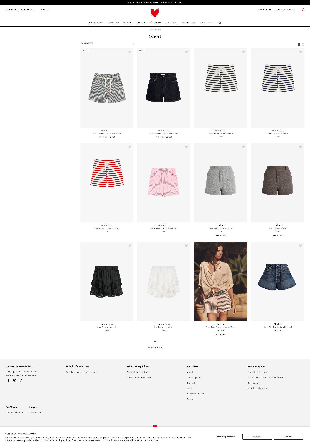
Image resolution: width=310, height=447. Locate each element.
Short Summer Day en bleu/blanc (107, 133)
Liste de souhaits (285, 10)
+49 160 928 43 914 (28, 371)
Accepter (257, 437)
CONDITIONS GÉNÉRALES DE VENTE (265, 377)
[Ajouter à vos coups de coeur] (130, 52)
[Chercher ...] (219, 22)
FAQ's (189, 388)
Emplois (191, 399)
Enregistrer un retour (138, 372)
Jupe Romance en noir (106, 327)
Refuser (288, 437)
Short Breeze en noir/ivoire (221, 133)
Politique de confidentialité (144, 440)
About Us (191, 372)
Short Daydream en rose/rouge (163, 228)
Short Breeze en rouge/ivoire (107, 228)
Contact (191, 383)
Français (33, 412)
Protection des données (259, 372)
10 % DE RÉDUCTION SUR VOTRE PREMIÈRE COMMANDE (155, 2)
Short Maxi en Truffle (278, 228)
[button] (96, 22)
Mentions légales (195, 393)
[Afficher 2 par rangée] (303, 44)
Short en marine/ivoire (278, 133)
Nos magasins (194, 377)
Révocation (253, 383)
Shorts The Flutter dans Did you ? (278, 327)
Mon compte (265, 10)
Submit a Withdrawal (258, 388)
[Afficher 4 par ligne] (299, 44)
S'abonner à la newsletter (21, 10)
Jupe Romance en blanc (164, 327)
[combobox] (211, 22)
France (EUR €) (13, 412)
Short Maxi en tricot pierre (220, 228)
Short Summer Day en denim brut (164, 133)
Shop (151, 30)
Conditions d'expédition (139, 377)
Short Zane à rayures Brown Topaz (221, 327)
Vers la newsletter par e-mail (81, 372)
